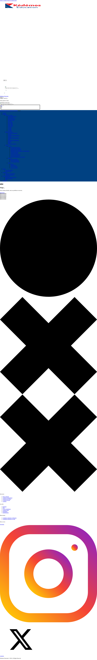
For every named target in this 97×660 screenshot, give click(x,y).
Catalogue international (7, 497)
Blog (4, 507)
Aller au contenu (3, 0)
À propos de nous (6, 500)
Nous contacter (6, 496)
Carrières (4, 501)
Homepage (2, 192)
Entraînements (6, 512)
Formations (5, 511)
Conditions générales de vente (9, 519)
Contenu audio (6, 510)
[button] (4, 91)
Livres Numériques (7, 509)
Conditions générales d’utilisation (9, 518)
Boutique (4, 506)
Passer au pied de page (12, 0)
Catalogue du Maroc (7, 499)
